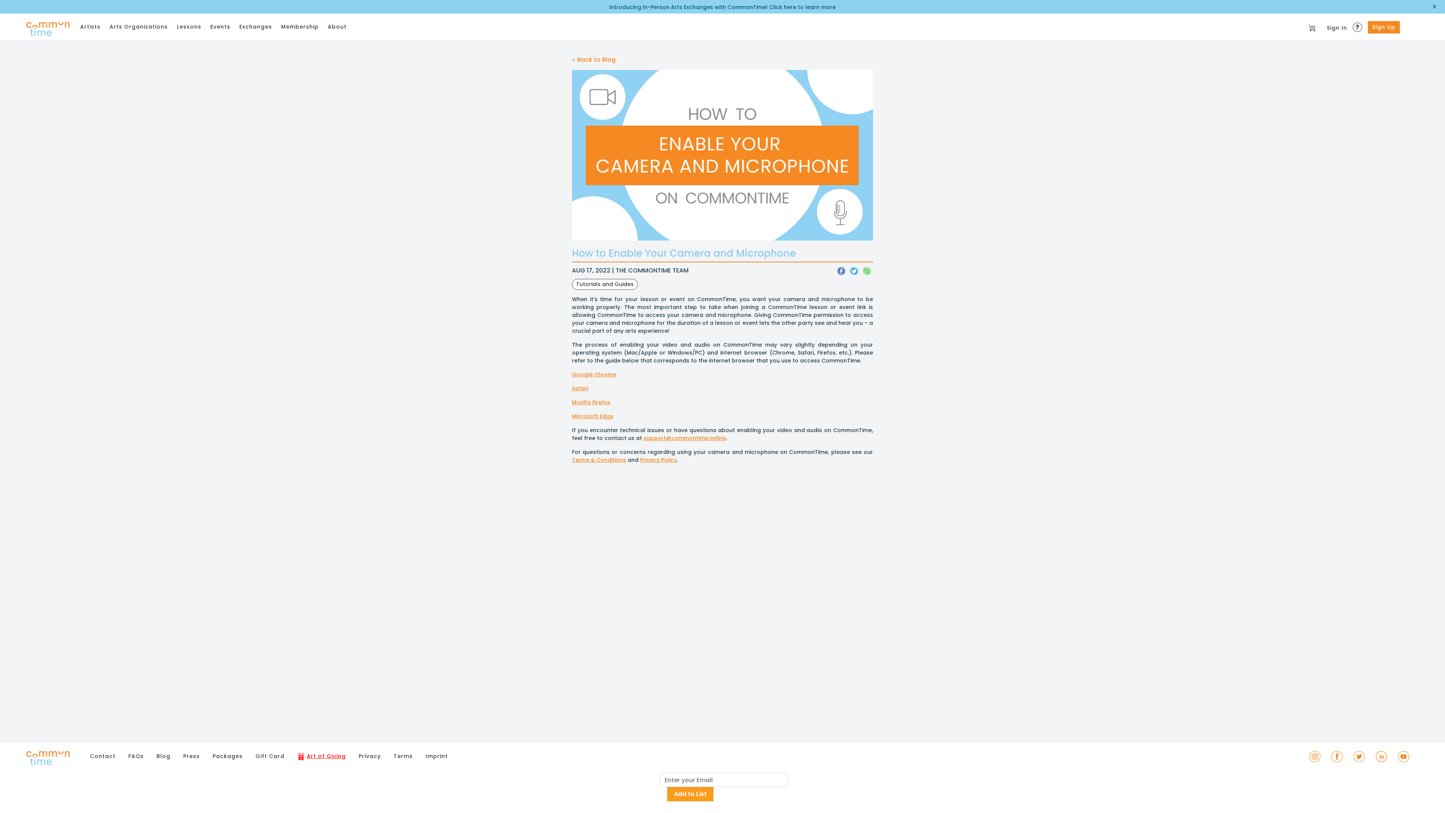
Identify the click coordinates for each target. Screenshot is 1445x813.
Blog (163, 756)
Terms (403, 756)
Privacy (370, 756)
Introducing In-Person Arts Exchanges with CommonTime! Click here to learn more (722, 7)
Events (220, 26)
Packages (228, 756)
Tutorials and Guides (605, 284)
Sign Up (1383, 27)
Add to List (690, 794)
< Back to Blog (594, 59)
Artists (90, 26)
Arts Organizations (139, 26)
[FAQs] (1358, 25)
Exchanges (255, 26)
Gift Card (270, 756)
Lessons (189, 26)
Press (191, 756)
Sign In (1337, 28)
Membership (300, 26)
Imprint (437, 756)
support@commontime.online (684, 438)
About (337, 26)
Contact (103, 756)
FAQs (136, 756)
